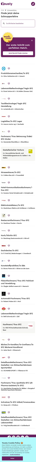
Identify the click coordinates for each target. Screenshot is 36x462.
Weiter (12, 458)
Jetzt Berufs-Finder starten (18, 53)
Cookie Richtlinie (15, 454)
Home (2, 10)
